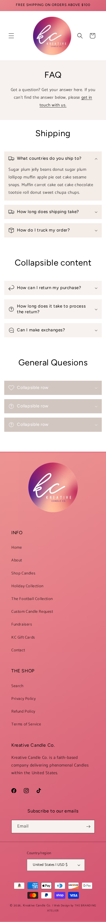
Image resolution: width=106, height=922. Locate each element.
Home (16, 547)
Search (17, 686)
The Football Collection (32, 599)
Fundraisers (21, 624)
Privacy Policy (23, 699)
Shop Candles (23, 573)
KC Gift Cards (23, 637)
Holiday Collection (27, 586)
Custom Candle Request (32, 612)
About (16, 560)
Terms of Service (26, 724)
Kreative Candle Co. (37, 905)
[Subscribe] (88, 826)
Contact (18, 650)
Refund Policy (23, 711)
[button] (11, 36)
